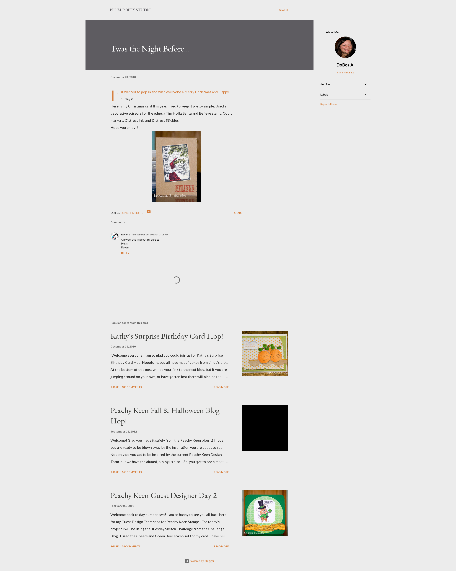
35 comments (131, 546)
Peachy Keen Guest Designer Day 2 (163, 495)
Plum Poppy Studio (131, 10)
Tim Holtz (136, 212)
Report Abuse (328, 104)
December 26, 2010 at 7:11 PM (150, 234)
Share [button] (238, 212)
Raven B (125, 234)
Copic (124, 212)
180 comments (132, 387)
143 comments (132, 472)
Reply (125, 252)
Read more (221, 387)
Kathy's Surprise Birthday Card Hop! (166, 336)
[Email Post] (149, 212)
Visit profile (345, 72)
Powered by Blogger (201, 561)
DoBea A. (345, 64)
